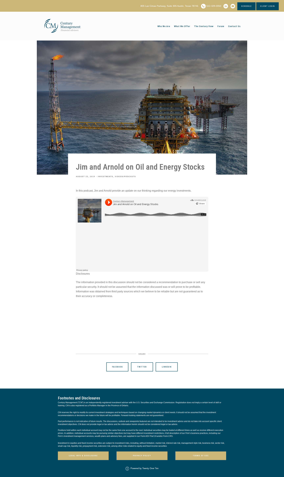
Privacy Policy (142, 456)
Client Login (267, 6)
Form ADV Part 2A (148, 436)
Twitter (142, 367)
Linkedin (167, 367)
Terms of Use (201, 456)
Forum (220, 26)
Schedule (246, 6)
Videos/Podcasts (125, 176)
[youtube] (232, 6)
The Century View (203, 26)
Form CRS (168, 436)
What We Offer (182, 26)
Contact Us (234, 26)
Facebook (117, 367)
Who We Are (163, 26)
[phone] (203, 6)
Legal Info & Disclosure (83, 456)
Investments (105, 176)
